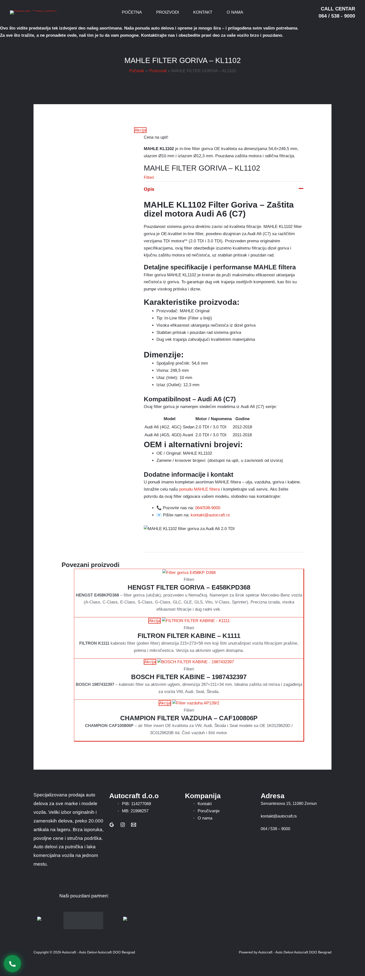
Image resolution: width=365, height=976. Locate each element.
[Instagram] (122, 824)
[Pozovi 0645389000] (12, 963)
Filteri (149, 177)
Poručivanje (208, 811)
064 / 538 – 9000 (275, 829)
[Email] (133, 824)
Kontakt (205, 803)
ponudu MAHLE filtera (199, 489)
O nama (205, 818)
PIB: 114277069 (136, 803)
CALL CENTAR (338, 8)
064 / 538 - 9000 (337, 16)
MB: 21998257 (135, 811)
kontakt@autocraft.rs (210, 515)
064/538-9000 (207, 507)
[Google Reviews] (111, 824)
